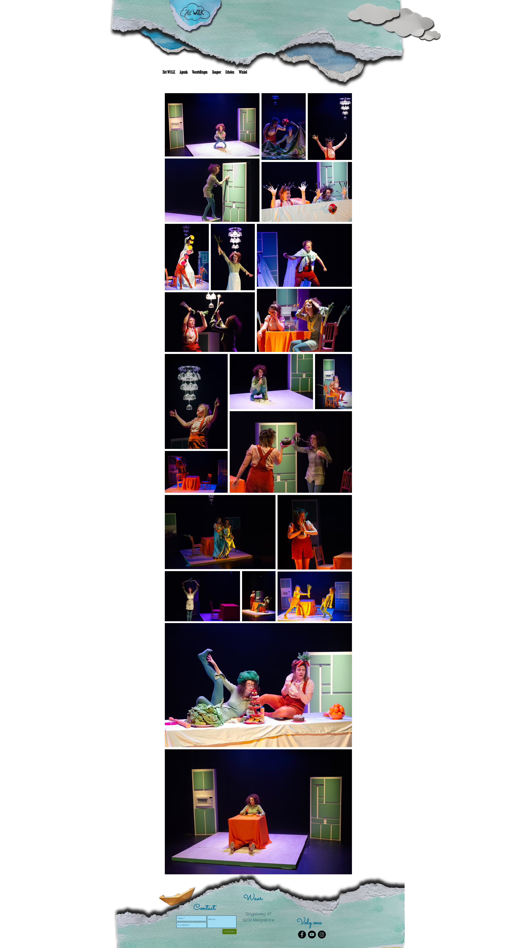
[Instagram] (322, 934)
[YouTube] (312, 934)
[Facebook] (302, 934)
